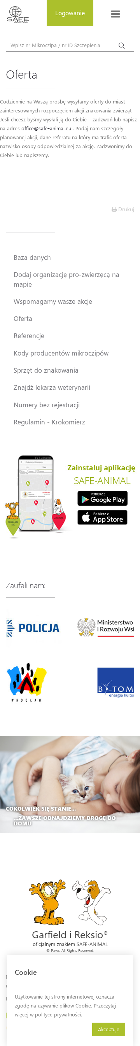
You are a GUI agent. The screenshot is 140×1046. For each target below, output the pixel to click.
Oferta (23, 318)
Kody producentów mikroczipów (61, 353)
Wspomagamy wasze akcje (53, 301)
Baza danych (32, 257)
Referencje (29, 335)
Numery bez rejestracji (47, 404)
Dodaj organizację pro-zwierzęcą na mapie (66, 279)
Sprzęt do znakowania (46, 370)
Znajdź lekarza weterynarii (52, 387)
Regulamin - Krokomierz (49, 421)
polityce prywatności (58, 1014)
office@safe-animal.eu (46, 128)
